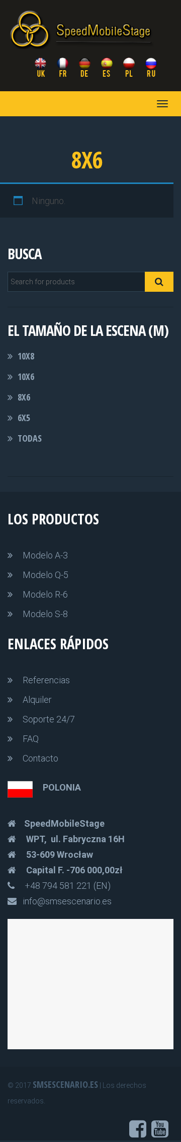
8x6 (24, 397)
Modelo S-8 (45, 614)
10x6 (26, 376)
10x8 (26, 356)
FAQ (31, 738)
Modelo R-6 (45, 594)
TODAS (30, 438)
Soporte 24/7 (49, 719)
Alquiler (37, 699)
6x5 (24, 418)
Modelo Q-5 (45, 574)
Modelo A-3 (45, 555)
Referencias (46, 680)
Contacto (40, 758)
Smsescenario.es (65, 1084)
